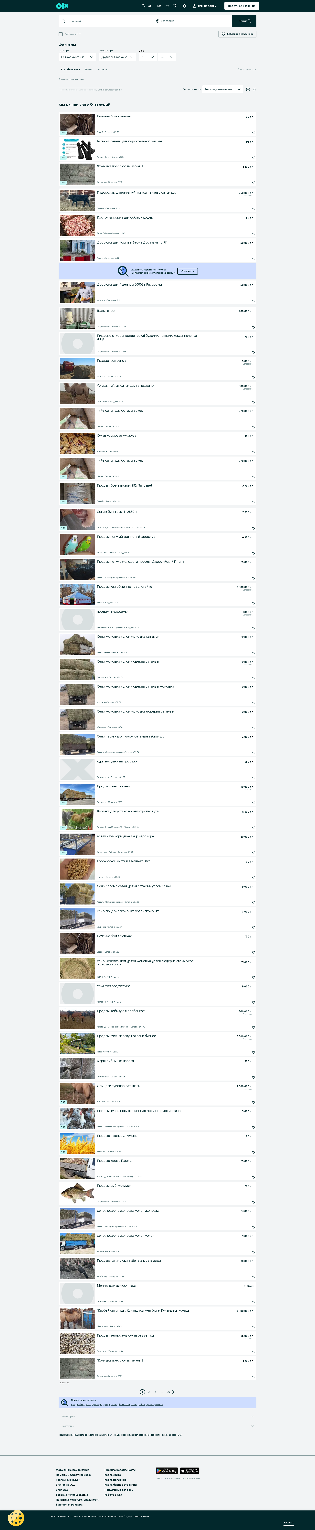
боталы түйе (124, 1404)
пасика (114, 1404)
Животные (72, 90)
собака (134, 1404)
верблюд (80, 1404)
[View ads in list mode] (248, 89)
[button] (184, 5)
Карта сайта (113, 1474)
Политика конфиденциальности (77, 1499)
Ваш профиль (207, 6)
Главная (62, 90)
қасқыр (107, 1404)
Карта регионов (115, 1479)
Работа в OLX (113, 1494)
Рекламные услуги (68, 1479)
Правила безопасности (120, 1470)
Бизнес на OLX (65, 1484)
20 (169, 1391)
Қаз (159, 5)
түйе (73, 1404)
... (162, 1391)
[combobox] (108, 21)
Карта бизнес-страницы (121, 1484)
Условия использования (72, 1494)
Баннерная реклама (69, 1504)
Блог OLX (62, 1489)
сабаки (142, 1404)
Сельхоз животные (87, 90)
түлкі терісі (97, 1404)
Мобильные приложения (72, 1470)
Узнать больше (141, 1516)
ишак (88, 1404)
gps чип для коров (154, 1404)
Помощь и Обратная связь (73, 1474)
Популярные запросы (119, 1489)
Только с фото (73, 34)
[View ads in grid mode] (254, 89)
